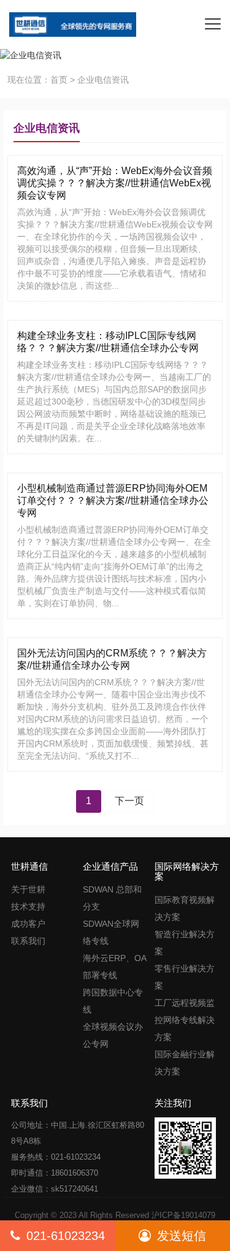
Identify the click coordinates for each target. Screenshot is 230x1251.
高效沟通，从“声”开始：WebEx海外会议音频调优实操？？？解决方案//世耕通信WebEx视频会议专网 (114, 182)
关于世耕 (28, 889)
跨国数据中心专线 (113, 1000)
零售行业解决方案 (185, 977)
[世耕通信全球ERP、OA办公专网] (68, 24)
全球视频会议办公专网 (113, 1035)
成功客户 (28, 924)
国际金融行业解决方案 (185, 1062)
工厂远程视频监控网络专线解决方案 (185, 1020)
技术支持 (28, 906)
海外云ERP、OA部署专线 (115, 966)
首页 (58, 80)
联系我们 (28, 941)
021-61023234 (65, 1235)
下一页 (129, 801)
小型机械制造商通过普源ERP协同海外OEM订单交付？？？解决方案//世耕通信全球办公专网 (113, 500)
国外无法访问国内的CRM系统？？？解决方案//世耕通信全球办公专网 (112, 659)
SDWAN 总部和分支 (112, 897)
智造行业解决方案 (185, 942)
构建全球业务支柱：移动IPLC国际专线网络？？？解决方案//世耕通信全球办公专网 (108, 341)
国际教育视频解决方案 (185, 908)
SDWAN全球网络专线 (111, 932)
